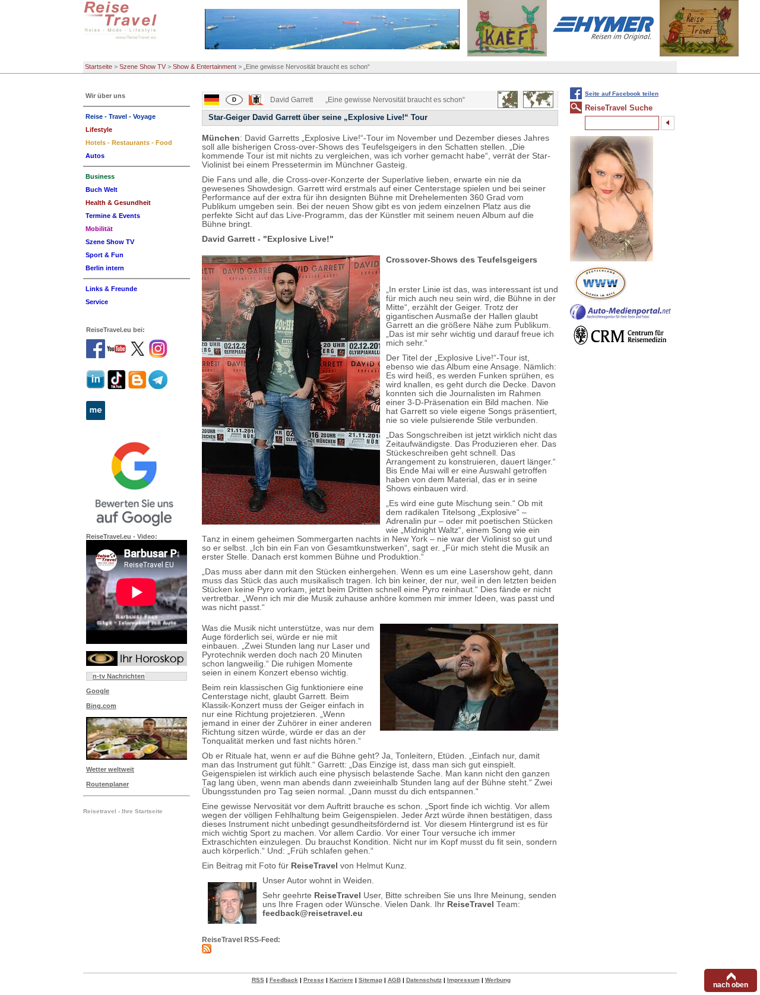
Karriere (341, 980)
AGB (394, 980)
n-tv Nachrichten (119, 676)
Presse (313, 980)
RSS (258, 980)
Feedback (284, 980)
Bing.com (101, 705)
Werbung (498, 980)
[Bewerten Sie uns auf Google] (136, 482)
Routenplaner (107, 784)
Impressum (463, 980)
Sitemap (370, 980)
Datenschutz (424, 980)
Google (97, 690)
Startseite (98, 66)
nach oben (730, 985)
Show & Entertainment (204, 66)
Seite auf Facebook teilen (621, 93)
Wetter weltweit (110, 769)
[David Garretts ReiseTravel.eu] (291, 390)
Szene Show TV (142, 66)
